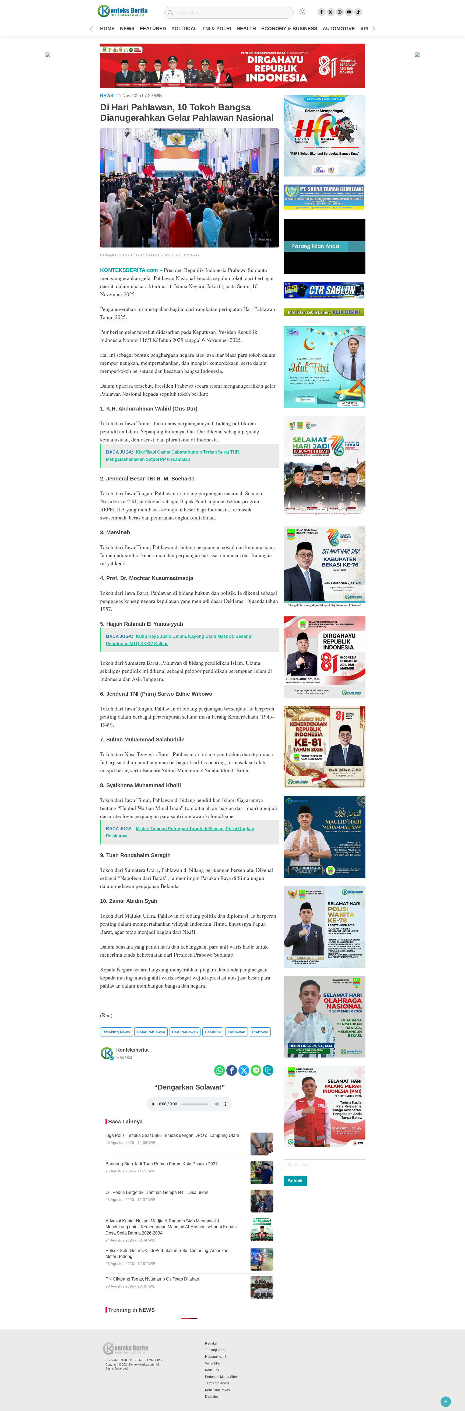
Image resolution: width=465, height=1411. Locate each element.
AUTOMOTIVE (339, 28)
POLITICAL (184, 28)
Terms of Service (217, 1383)
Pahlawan (236, 1032)
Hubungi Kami (215, 1357)
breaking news (116, 1032)
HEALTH (246, 28)
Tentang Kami (215, 1350)
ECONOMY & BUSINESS (289, 28)
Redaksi (211, 1343)
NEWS (127, 28)
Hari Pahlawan (185, 1032)
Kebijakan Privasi (218, 1390)
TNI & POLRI (216, 28)
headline (213, 1032)
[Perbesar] (189, 246)
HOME (107, 28)
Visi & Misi (212, 1363)
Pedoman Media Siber (221, 1377)
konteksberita (132, 1050)
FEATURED (153, 28)
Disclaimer (213, 1397)
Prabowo (260, 1032)
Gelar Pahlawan (151, 1032)
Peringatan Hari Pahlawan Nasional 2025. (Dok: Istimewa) (149, 255)
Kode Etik (212, 1370)
